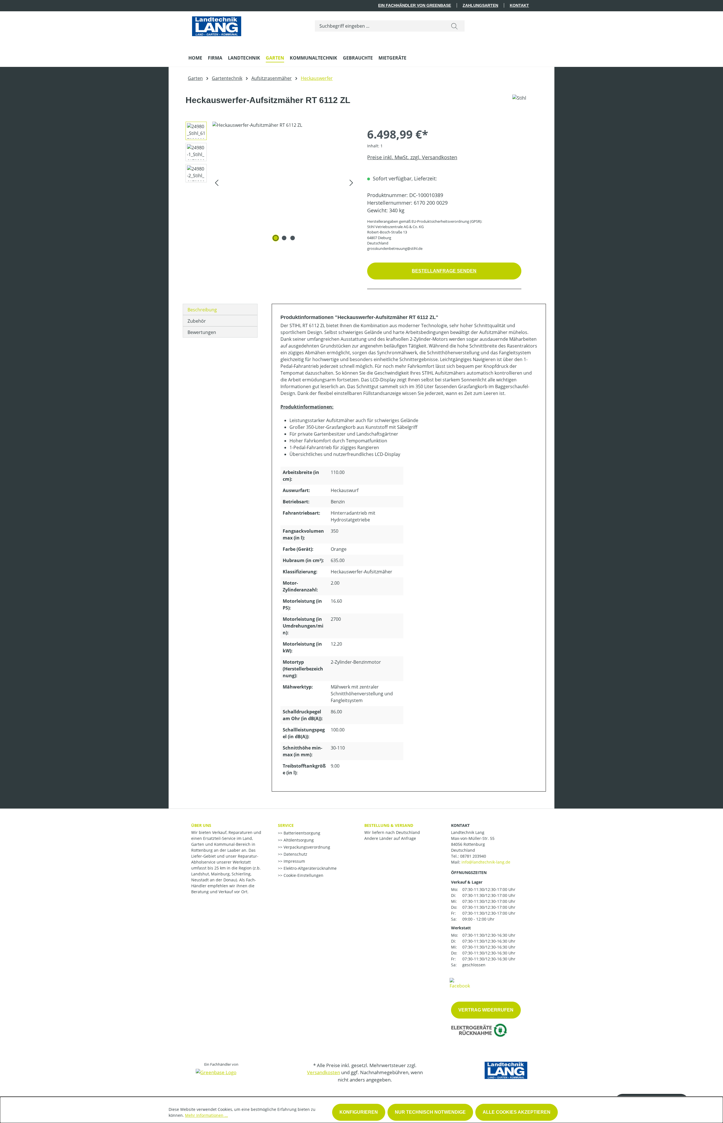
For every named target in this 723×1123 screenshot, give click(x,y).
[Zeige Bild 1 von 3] (275, 238)
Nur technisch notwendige (430, 1112)
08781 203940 (473, 856)
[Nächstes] (351, 182)
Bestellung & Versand (388, 825)
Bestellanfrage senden (444, 270)
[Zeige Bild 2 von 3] (284, 238)
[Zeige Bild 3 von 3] (292, 238)
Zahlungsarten (480, 5)
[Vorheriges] (216, 182)
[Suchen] (454, 26)
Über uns (201, 825)
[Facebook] (460, 983)
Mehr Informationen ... (206, 1115)
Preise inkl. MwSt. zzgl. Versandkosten (412, 157)
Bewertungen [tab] (202, 332)
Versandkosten (323, 1072)
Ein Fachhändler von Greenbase (414, 5)
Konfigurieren (358, 1112)
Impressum (293, 861)
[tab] (220, 309)
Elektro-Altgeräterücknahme (309, 868)
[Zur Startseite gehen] (216, 25)
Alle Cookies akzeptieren (516, 1112)
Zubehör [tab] (197, 321)
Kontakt (519, 5)
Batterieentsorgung (301, 833)
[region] (269, 182)
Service (286, 825)
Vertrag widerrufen (485, 1010)
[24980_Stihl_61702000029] (284, 182)
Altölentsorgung (298, 840)
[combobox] (380, 26)
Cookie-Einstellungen (302, 875)
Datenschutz (294, 854)
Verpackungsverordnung (306, 847)
